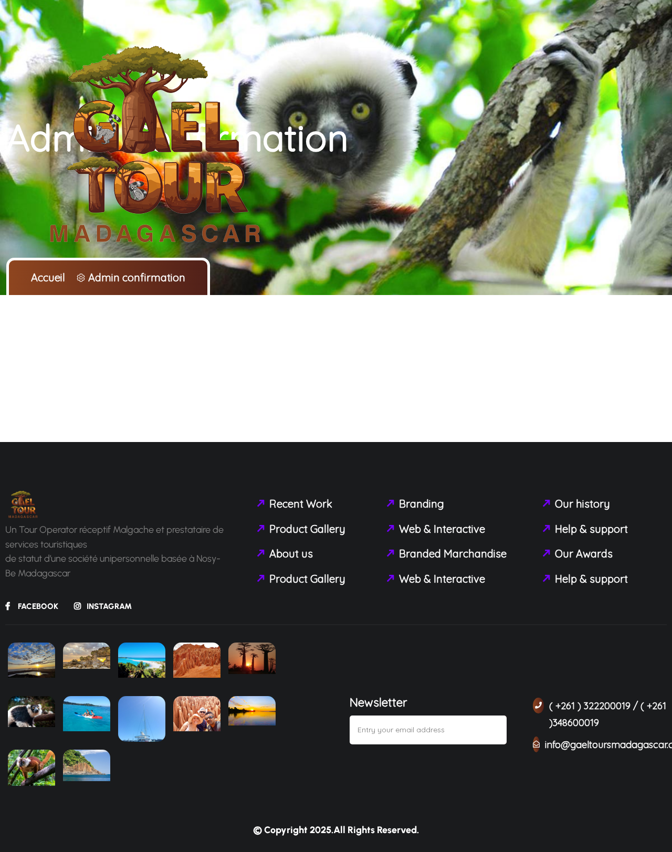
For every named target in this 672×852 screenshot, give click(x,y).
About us (291, 553)
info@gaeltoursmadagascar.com (606, 745)
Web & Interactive (442, 528)
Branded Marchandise (453, 553)
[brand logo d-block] (157, 146)
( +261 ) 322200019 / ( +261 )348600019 (607, 714)
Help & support (591, 528)
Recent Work (300, 503)
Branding (421, 503)
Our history (582, 503)
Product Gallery (307, 528)
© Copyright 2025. (293, 830)
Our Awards (584, 553)
